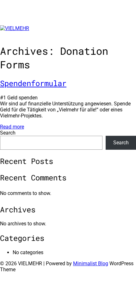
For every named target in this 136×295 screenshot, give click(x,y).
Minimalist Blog (90, 263)
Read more (12, 127)
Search (7, 133)
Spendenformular (33, 83)
